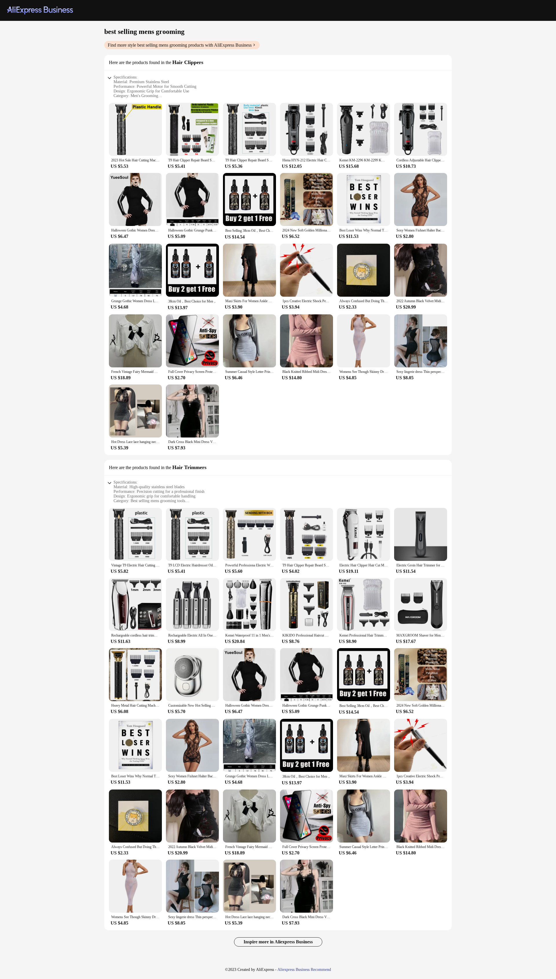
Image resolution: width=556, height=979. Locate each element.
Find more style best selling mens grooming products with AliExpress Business (180, 45)
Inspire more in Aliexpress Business (278, 941)
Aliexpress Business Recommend (304, 969)
